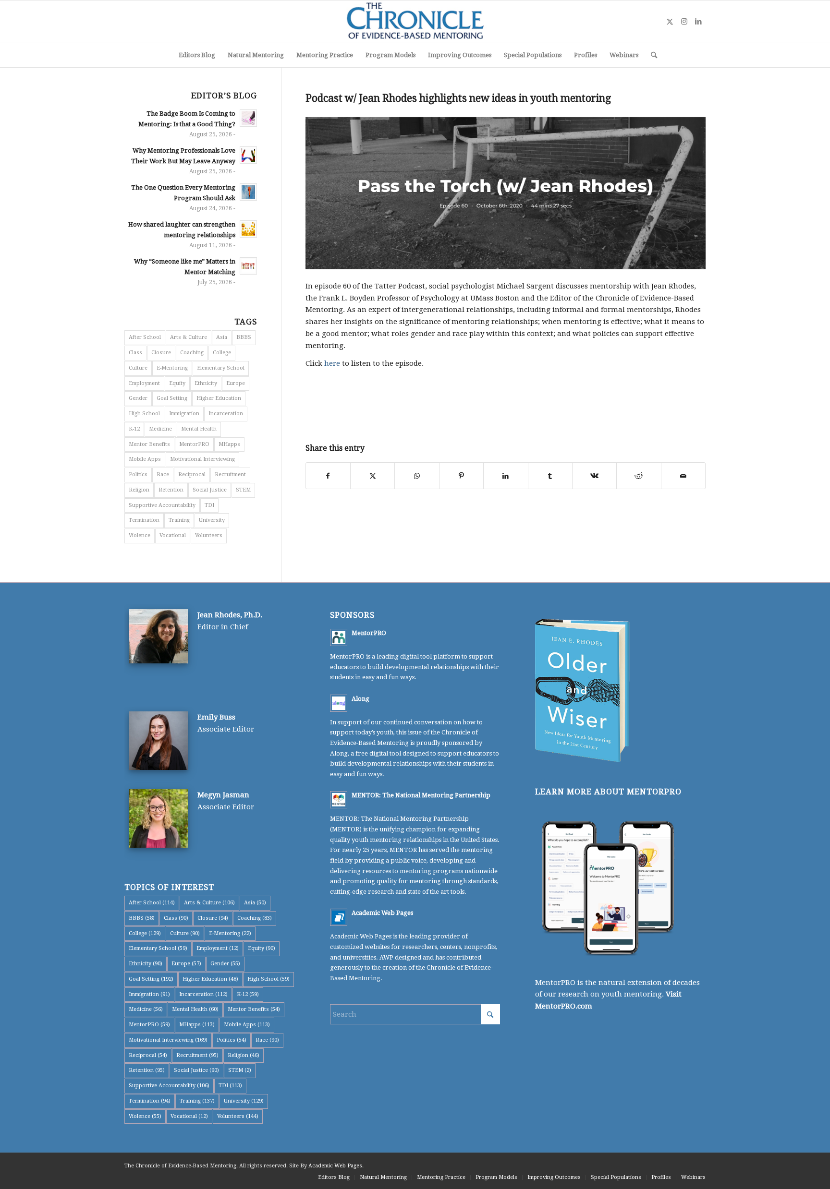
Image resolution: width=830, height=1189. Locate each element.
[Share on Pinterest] (461, 476)
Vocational (172, 535)
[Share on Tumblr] (550, 476)
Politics (138, 474)
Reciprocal (192, 474)
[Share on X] (372, 476)
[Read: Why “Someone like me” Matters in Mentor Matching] (248, 266)
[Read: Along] (338, 703)
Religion (139, 490)
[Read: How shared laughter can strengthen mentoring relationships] (248, 229)
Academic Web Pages (382, 912)
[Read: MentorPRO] (338, 637)
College (222, 352)
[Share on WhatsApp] (417, 476)
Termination (144, 520)
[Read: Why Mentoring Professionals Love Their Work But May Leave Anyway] (248, 155)
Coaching (192, 352)
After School (145, 337)
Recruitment (230, 474)
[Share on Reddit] (638, 476)
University (212, 520)
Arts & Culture (188, 337)
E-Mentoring (172, 368)
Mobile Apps (145, 459)
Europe (235, 383)
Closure (161, 352)
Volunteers (208, 535)
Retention (171, 490)
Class (135, 352)
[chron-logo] (415, 21)
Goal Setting (172, 398)
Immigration (184, 413)
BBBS (243, 337)
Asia (221, 337)
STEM (243, 490)
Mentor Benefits (149, 444)
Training (179, 520)
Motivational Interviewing (202, 459)
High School (144, 413)
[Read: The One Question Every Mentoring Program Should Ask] (248, 192)
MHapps (229, 444)
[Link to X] (669, 21)
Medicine (160, 429)
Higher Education (218, 398)
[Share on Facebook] (328, 476)
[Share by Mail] (683, 476)
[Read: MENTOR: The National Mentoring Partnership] (338, 799)
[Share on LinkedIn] (505, 476)
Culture (138, 368)
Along (360, 698)
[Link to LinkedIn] (698, 21)
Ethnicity (206, 383)
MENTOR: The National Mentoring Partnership (421, 795)
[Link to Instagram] (684, 21)
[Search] (651, 55)
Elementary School (220, 368)
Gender (138, 398)
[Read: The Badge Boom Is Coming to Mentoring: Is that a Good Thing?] (248, 118)
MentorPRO (194, 444)
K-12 (134, 429)
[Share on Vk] (594, 476)
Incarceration (225, 413)
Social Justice (210, 490)
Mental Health (199, 429)
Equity (177, 383)
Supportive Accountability (162, 505)
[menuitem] (196, 55)
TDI (209, 505)
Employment (144, 383)
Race (163, 474)
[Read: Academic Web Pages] (338, 917)
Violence (139, 535)
